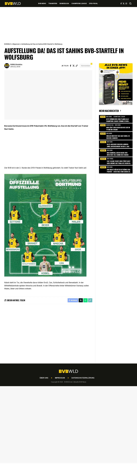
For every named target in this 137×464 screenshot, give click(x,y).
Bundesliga (109, 125)
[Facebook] (121, 3)
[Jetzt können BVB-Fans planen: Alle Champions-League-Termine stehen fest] (115, 118)
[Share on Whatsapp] (85, 300)
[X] (123, 3)
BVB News (109, 116)
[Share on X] (73, 65)
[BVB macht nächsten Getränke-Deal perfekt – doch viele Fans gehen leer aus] (115, 169)
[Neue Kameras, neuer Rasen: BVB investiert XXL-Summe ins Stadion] (115, 152)
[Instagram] (126, 3)
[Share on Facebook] (70, 65)
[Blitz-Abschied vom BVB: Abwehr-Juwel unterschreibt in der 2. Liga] (115, 144)
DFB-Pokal (110, 159)
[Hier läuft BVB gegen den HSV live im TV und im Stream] (115, 127)
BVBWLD (7, 44)
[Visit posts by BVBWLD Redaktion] (6, 65)
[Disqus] (48, 332)
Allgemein (16, 44)
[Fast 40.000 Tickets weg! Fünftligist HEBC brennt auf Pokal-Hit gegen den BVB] (115, 161)
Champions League (119, 116)
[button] (130, 3)
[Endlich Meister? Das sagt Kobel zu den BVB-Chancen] (115, 135)
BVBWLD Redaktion (16, 64)
